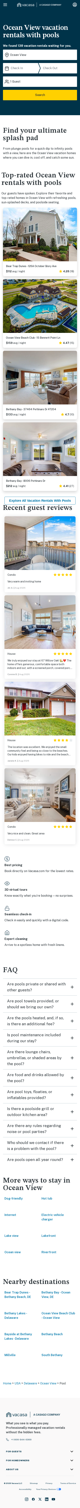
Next (74, 235)
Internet (10, 1215)
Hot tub (46, 1198)
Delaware (30, 1383)
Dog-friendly (13, 1198)
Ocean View (48, 1383)
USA (18, 1383)
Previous (6, 235)
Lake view (11, 1236)
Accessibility (25, 1489)
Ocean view (12, 1252)
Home (7, 1383)
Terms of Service (68, 1483)
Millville (10, 1355)
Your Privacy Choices (46, 1489)
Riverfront (48, 1252)
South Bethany (52, 1355)
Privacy (49, 1483)
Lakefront (48, 1236)
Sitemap (34, 1483)
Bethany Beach (52, 1334)
